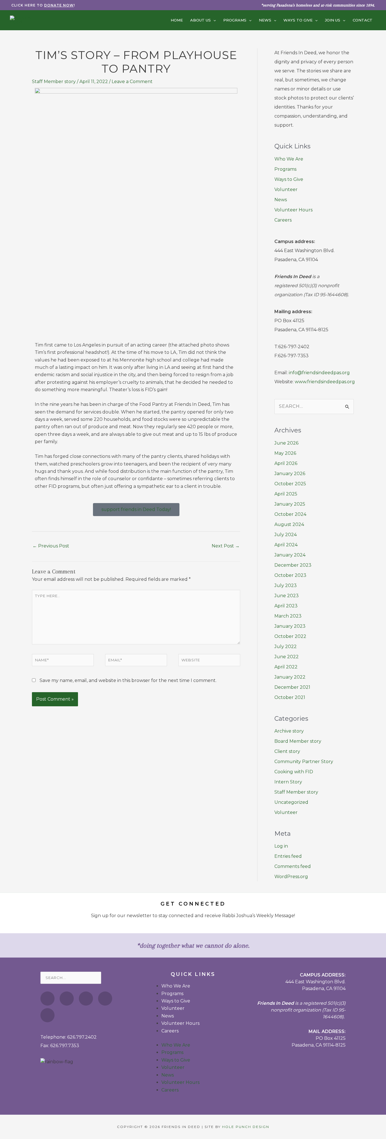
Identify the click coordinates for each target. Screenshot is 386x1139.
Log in (281, 846)
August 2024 (289, 524)
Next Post (226, 546)
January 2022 (289, 677)
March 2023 (288, 616)
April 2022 (286, 667)
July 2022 (285, 646)
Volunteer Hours (293, 210)
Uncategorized (291, 802)
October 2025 (290, 483)
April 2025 (285, 494)
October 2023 (290, 575)
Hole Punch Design (245, 1127)
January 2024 (289, 555)
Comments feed (292, 866)
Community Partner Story (303, 761)
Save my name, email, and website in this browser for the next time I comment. (128, 680)
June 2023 (286, 595)
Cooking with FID (293, 771)
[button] (213, 20)
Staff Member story (54, 81)
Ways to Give (288, 179)
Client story (287, 751)
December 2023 (292, 565)
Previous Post (50, 546)
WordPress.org (291, 876)
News (280, 199)
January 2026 (289, 473)
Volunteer (286, 189)
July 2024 (285, 534)
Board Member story (297, 741)
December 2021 (292, 687)
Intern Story (288, 782)
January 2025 (289, 504)
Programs (285, 169)
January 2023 (289, 626)
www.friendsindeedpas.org (325, 381)
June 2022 (286, 656)
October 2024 (290, 514)
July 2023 (285, 585)
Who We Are (288, 159)
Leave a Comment (132, 81)
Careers (283, 220)
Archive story (289, 731)
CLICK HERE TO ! (43, 5)
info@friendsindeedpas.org (319, 372)
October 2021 (289, 697)
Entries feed (288, 856)
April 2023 (286, 606)
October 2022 (290, 636)
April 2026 (285, 463)
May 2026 (285, 453)
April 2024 (286, 544)
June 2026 (286, 443)
